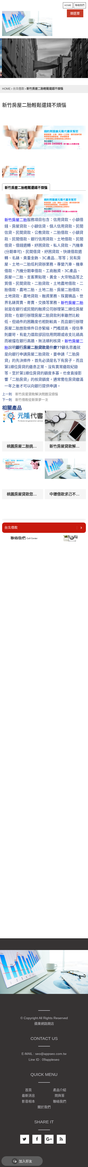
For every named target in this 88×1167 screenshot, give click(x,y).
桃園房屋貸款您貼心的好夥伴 (22, 494)
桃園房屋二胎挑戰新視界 (22, 446)
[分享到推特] (24, 1139)
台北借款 (18, 88)
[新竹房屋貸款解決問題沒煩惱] (65, 426)
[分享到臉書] (36, 1139)
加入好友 (25, 1161)
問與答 (60, 1096)
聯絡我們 (79, 5)
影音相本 (28, 1101)
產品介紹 (59, 1090)
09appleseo (50, 1059)
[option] (44, 58)
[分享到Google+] (49, 1139)
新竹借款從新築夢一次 (31, 400)
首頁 (28, 1090)
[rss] (61, 1139)
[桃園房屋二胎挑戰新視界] (22, 426)
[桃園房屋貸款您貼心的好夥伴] (22, 474)
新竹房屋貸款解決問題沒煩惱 (36, 394)
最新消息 (28, 1096)
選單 (76, 13)
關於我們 (44, 1107)
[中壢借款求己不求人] (65, 474)
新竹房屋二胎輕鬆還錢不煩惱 (26, 187)
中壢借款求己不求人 (65, 494)
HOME (67, 5)
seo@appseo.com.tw (50, 1054)
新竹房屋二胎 (15, 220)
